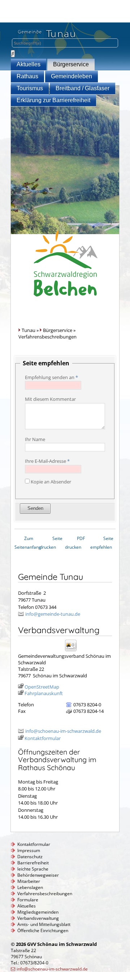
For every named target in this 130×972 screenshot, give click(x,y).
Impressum (28, 850)
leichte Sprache (32, 869)
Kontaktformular (43, 738)
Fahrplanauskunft (44, 693)
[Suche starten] (13, 53)
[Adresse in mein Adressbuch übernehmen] (73, 650)
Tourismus (30, 88)
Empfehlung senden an (51, 377)
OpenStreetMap (42, 687)
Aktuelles (28, 64)
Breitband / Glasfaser (82, 88)
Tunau (28, 330)
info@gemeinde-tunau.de (52, 614)
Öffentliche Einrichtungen (42, 930)
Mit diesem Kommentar (50, 399)
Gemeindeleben (71, 76)
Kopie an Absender (51, 481)
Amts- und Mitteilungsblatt (43, 924)
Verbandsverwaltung (38, 918)
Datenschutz (30, 856)
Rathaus (27, 76)
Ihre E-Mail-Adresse (47, 461)
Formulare (27, 900)
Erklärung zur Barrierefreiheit (53, 100)
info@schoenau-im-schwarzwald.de (63, 731)
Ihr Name (35, 439)
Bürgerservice (71, 64)
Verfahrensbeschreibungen (44, 893)
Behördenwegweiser (38, 875)
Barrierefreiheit (33, 863)
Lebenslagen (30, 887)
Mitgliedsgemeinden (37, 912)
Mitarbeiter (28, 881)
